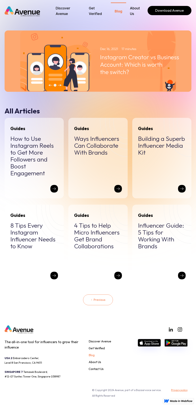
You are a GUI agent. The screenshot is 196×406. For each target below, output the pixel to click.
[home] (22, 11)
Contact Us (96, 369)
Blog (118, 11)
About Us (135, 11)
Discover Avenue (63, 11)
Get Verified (95, 11)
